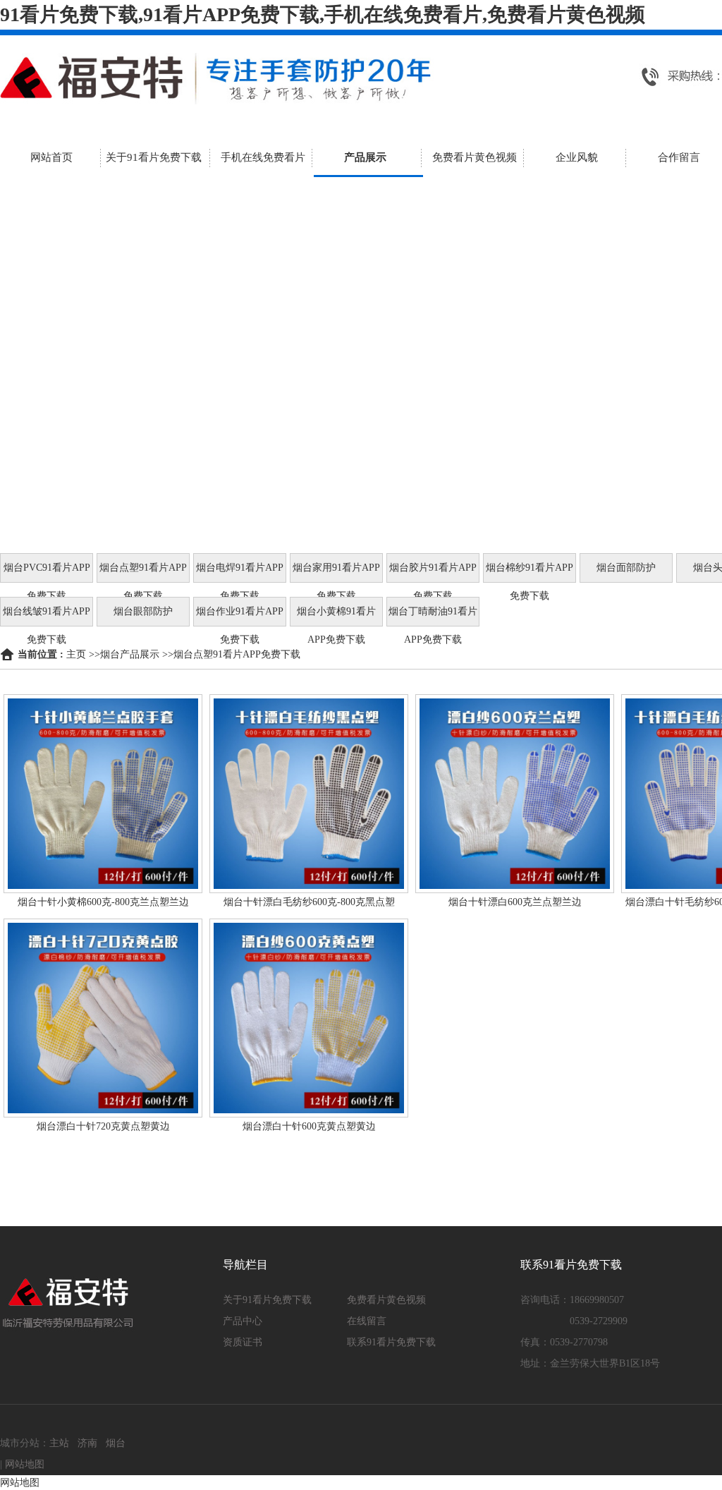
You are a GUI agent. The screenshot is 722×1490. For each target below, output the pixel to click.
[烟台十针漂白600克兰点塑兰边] (514, 793)
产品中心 (242, 1321)
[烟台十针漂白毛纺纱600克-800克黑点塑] (308, 793)
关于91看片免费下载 (267, 1300)
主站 (59, 1443)
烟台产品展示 (129, 654)
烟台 (116, 1443)
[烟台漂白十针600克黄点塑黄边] (308, 1018)
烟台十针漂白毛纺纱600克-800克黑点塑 (309, 902)
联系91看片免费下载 (391, 1342)
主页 (76, 654)
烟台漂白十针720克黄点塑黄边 (103, 1126)
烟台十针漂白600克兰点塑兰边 (515, 902)
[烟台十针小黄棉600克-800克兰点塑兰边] (103, 793)
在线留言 (366, 1321)
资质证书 (242, 1342)
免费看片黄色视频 (386, 1300)
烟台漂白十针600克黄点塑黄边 (309, 1126)
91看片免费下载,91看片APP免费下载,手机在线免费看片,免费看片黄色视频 (322, 14)
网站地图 (24, 1464)
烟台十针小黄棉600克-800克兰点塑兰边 (103, 902)
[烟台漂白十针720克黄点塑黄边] (103, 1018)
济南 (87, 1443)
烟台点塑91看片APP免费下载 (236, 654)
